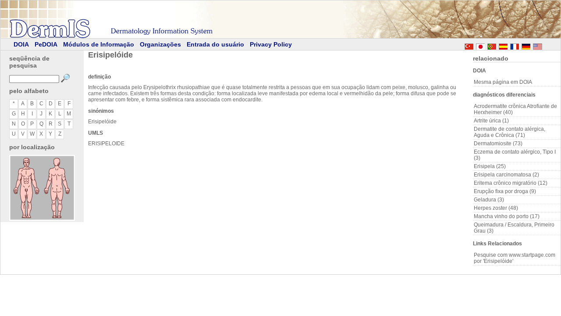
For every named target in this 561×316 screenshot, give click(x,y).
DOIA (21, 44)
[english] (546, 45)
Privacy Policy (271, 44)
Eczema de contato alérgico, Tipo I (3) (515, 155)
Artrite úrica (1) (491, 121)
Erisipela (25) (490, 166)
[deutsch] (526, 45)
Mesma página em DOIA (503, 82)
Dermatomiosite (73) (498, 143)
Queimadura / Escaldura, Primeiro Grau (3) (514, 228)
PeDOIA (46, 44)
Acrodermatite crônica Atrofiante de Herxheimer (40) (515, 109)
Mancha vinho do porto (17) (507, 216)
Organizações (160, 44)
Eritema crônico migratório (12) (510, 183)
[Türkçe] (469, 45)
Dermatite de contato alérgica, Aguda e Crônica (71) (509, 132)
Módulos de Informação (98, 44)
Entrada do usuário (215, 44)
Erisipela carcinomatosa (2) (506, 175)
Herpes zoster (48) (496, 208)
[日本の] (480, 45)
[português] (491, 45)
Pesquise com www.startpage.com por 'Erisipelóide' (514, 258)
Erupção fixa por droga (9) (505, 191)
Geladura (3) (489, 200)
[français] (514, 45)
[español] (503, 45)
